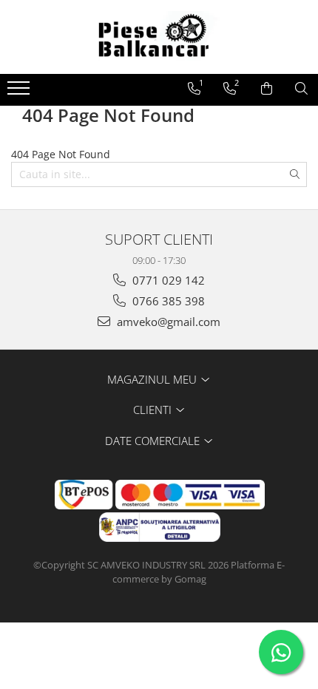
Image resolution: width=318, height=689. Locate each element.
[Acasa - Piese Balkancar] (159, 37)
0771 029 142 (167, 280)
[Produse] (20, 92)
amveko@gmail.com (167, 321)
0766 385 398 (167, 300)
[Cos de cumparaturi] (267, 88)
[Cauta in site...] (301, 88)
